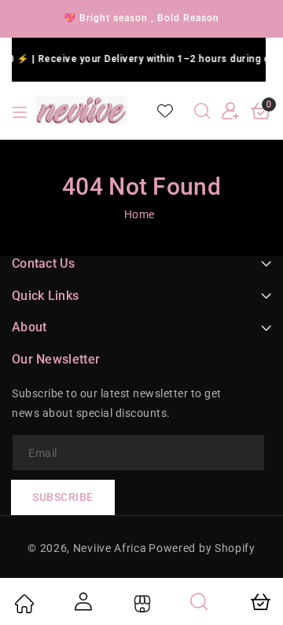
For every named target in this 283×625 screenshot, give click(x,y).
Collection (140, 604)
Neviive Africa (110, 548)
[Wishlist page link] (165, 111)
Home (139, 214)
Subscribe (63, 497)
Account (83, 601)
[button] (202, 110)
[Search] (199, 601)
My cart (259, 601)
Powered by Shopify (202, 548)
